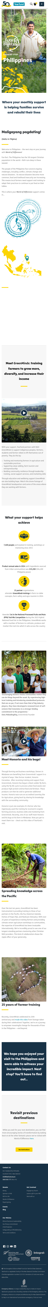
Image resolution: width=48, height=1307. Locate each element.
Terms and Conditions (9, 1233)
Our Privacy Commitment (10, 1224)
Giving (4, 1190)
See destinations (24, 1149)
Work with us (30, 1196)
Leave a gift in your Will (34, 1193)
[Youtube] (11, 1246)
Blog (4, 1210)
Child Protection (7, 1227)
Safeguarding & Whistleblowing (12, 1230)
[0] (35, 4)
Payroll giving (7, 1202)
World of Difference (8, 1199)
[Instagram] (7, 1246)
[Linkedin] (15, 1246)
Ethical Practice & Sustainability (12, 1221)
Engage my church (32, 1190)
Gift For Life (6, 1196)
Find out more (37, 1297)
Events (5, 1207)
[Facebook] (4, 1246)
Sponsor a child (7, 1193)
